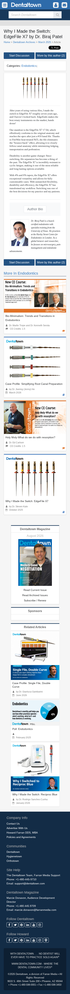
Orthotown (13, 860)
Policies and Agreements (21, 837)
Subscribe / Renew (35, 600)
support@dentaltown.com (30, 883)
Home (7, 42)
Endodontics (29, 65)
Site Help (13, 870)
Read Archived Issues (35, 595)
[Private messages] (64, 5)
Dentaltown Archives (24, 42)
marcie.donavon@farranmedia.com (35, 909)
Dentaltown (13, 851)
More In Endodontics (21, 273)
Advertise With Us (17, 828)
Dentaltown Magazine (35, 529)
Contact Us (13, 823)
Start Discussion (19, 55)
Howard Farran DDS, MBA (22, 832)
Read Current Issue (35, 589)
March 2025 (44, 42)
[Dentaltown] (21, 4)
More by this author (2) (51, 55)
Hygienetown (14, 856)
